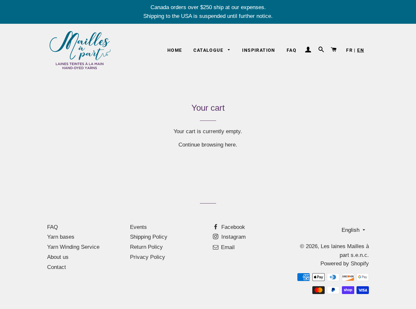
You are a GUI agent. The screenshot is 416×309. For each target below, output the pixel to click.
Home (174, 50)
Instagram (233, 237)
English (350, 230)
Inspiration (258, 50)
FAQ (291, 50)
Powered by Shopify (344, 263)
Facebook (232, 227)
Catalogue (209, 50)
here (230, 145)
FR (349, 50)
